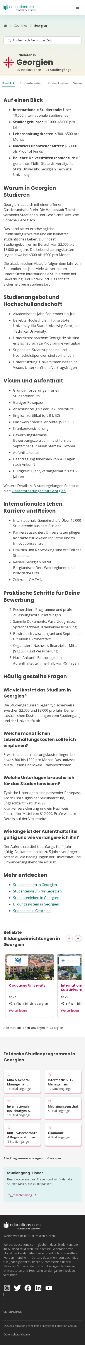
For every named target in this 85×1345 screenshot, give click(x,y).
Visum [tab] (77, 83)
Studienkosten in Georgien (35, 884)
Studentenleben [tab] (31, 83)
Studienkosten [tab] (58, 83)
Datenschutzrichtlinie (17, 1334)
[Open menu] (78, 7)
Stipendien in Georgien (32, 910)
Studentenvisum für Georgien (37, 891)
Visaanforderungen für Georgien (39, 491)
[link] (40, 25)
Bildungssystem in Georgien (36, 904)
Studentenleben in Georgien (36, 897)
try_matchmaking (19, 1195)
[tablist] (42, 83)
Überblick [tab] (8, 83)
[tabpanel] (42, 505)
